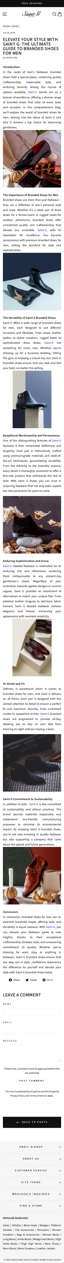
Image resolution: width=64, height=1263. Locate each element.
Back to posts (34, 1122)
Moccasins (43, 1230)
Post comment (32, 1081)
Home (6, 26)
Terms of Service (38, 1096)
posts (15, 26)
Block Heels (30, 1225)
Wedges (44, 1225)
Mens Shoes (52, 1244)
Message (10, 1041)
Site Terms (31, 1182)
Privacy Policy (17, 1096)
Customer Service (31, 1170)
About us (31, 1158)
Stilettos (16, 1225)
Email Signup (31, 1147)
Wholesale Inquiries (31, 1194)
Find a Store (31, 1206)
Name (7, 1004)
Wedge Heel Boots (43, 1239)
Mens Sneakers (26, 1248)
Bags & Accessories (28, 1235)
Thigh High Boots (30, 1244)
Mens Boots (9, 1248)
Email (8, 1022)
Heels (6, 1225)
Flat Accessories (24, 1230)
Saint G (32, 92)
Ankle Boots (24, 1239)
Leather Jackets (46, 1248)
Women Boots (51, 1235)
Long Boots (9, 1239)
